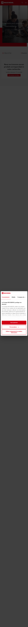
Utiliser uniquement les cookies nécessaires (14, 332)
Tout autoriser (14, 322)
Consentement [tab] (5, 297)
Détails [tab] (13, 297)
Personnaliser (13, 327)
